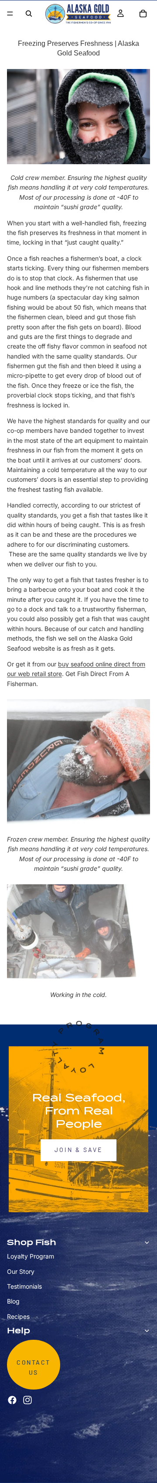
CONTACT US (34, 1368)
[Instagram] (27, 1400)
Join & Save (78, 1150)
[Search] (28, 13)
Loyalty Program (30, 1256)
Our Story (20, 1271)
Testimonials (24, 1286)
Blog (13, 1301)
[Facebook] (12, 1400)
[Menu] (10, 13)
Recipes (18, 1316)
